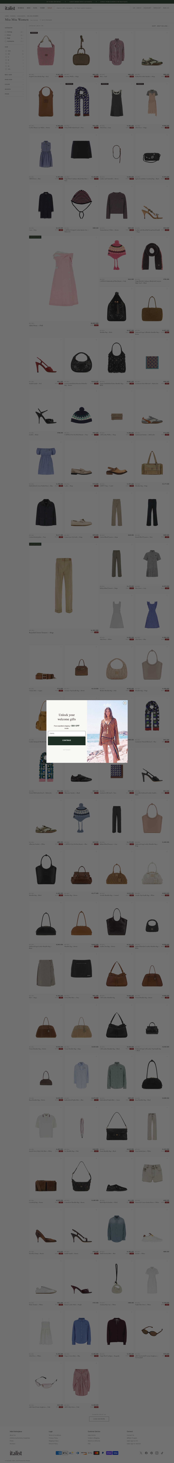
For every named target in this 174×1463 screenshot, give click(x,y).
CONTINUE (66, 740)
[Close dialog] (125, 703)
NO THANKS (66, 750)
